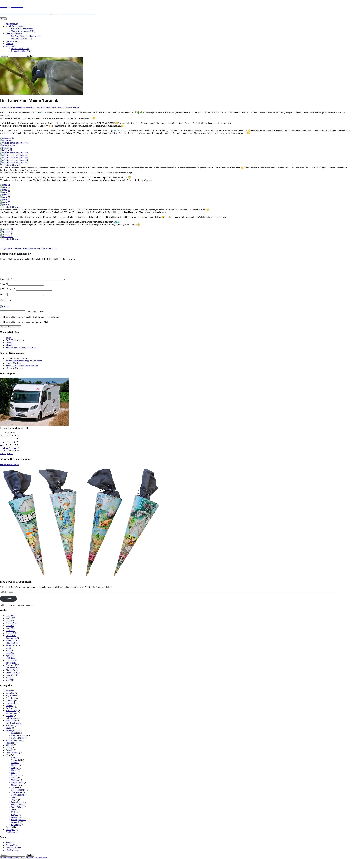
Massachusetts (17, 782)
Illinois (14, 770)
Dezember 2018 (12, 638)
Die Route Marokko (14, 33)
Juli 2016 (9, 648)
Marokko (9, 715)
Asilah (8, 338)
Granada (9, 343)
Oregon (14, 800)
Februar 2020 (11, 623)
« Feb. (3, 453)
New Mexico (16, 792)
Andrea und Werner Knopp (67, 107)
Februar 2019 (11, 633)
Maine (13, 777)
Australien (10, 693)
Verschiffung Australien (16, 26)
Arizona (14, 757)
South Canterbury (13, 740)
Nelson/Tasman (12, 718)
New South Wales (13, 723)
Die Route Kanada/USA (21, 38)
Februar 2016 (11, 660)
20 (7, 447)
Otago (8, 728)
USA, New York (18, 735)
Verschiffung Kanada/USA (23, 31)
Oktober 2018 (12, 643)
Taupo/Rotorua (12, 752)
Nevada (14, 787)
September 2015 (13, 673)
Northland (10, 725)
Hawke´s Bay (11, 710)
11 (1, 444)
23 (15, 447)
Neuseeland (17, 107)
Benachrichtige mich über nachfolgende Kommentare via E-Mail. (31, 317)
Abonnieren (8, 598)
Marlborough (11, 713)
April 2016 (10, 655)
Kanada (14, 733)
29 (12, 450)
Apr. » (10, 453)
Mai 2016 (10, 653)
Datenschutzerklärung (20, 48)
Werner (9, 368)
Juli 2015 (9, 677)
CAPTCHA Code (34, 312)
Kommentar (6, 279)
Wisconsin (15, 822)
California (15, 760)
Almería (9, 345)
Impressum (10, 46)
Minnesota (15, 785)
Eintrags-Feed (12, 845)
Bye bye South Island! (11, 248)
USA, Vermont (17, 738)
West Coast (10, 832)
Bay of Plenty (11, 695)
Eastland (9, 705)
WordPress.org (12, 850)
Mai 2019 (10, 625)
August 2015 (11, 675)
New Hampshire (18, 790)
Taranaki (40, 107)
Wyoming (15, 824)
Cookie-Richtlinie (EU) (21, 51)
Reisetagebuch (12, 24)
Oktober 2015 (12, 670)
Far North (10, 708)
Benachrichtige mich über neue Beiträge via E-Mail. (25, 322)
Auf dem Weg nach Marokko (25, 366)
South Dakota (17, 807)
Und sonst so (11, 41)
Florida (14, 765)
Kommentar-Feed (13, 847)
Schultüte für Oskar (9, 464)
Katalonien (37, 361)
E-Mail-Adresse (7, 289)
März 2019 (10, 630)
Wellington (50, 107)
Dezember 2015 (12, 665)
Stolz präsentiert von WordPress (33, 858)
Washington (16, 817)
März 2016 (10, 658)
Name (3, 284)
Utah (13, 812)
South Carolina (17, 805)
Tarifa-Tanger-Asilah (15, 340)
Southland (10, 743)
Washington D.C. (18, 819)
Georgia (14, 767)
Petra (8, 363)
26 (4, 450)
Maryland (15, 780)
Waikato (9, 827)
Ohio (13, 797)
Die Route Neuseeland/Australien (25, 36)
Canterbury (10, 698)
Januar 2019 (11, 635)
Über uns (9, 43)
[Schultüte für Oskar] (82, 576)
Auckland (10, 691)
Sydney (9, 748)
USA (8, 755)
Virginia (14, 814)
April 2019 (10, 628)
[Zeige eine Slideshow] (10, 165)
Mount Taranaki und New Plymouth (40, 248)
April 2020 (10, 618)
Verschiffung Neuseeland (22, 29)
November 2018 (13, 640)
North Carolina (17, 795)
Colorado (10, 700)
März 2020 (10, 620)
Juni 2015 (10, 680)
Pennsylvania (17, 802)
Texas (13, 809)
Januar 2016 (11, 663)
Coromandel (11, 703)
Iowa (13, 772)
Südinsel (9, 745)
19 (4, 447)
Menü (3, 19)
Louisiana (15, 775)
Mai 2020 (10, 616)
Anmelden (10, 843)
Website (3, 294)
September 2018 (13, 645)
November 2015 (13, 668)
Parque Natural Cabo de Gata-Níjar (21, 347)
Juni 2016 (10, 650)
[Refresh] (4, 306)
